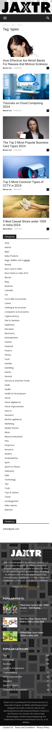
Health (8, 389)
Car (6, 294)
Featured (9, 346)
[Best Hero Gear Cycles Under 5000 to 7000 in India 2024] (10, 622)
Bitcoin (8, 277)
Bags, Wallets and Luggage (17, 260)
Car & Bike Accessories (15, 299)
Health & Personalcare (15, 393)
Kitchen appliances (13, 419)
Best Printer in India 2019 (16, 273)
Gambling (9, 367)
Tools (7, 488)
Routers (8, 453)
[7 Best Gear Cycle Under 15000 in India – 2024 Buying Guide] (10, 609)
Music (7, 432)
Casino (8, 303)
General (8, 376)
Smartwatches (11, 458)
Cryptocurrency (12, 316)
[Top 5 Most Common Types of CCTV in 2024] (26, 167)
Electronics (10, 333)
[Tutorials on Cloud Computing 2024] (26, 87)
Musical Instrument (14, 436)
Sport (7, 462)
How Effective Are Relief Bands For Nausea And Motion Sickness (25, 62)
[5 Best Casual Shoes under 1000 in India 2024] (26, 206)
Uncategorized (11, 501)
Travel (7, 496)
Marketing (9, 423)
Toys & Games (12, 492)
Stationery (9, 471)
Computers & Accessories (17, 311)
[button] (5, 18)
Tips (7, 484)
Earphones (10, 324)
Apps (7, 251)
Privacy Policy (43, 727)
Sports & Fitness (12, 466)
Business (9, 286)
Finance (8, 350)
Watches (9, 509)
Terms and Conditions (25, 727)
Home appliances (13, 402)
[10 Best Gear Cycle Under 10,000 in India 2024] (10, 636)
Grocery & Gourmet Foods (17, 380)
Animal (8, 247)
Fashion (8, 342)
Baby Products (11, 256)
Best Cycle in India (13, 268)
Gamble (8, 363)
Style (7, 475)
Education (9, 329)
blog (7, 281)
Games (8, 372)
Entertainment (11, 337)
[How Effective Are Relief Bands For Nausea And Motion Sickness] (26, 45)
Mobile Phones (12, 428)
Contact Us (8, 727)
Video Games (11, 505)
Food (7, 359)
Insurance (9, 415)
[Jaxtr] (26, 7)
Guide (7, 385)
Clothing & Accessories (15, 307)
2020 (7, 243)
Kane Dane (7, 229)
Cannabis (9, 290)
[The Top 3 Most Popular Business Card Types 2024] (26, 127)
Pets (7, 440)
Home (5, 25)
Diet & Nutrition (12, 320)
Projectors (9, 445)
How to (8, 410)
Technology (10, 479)
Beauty (8, 264)
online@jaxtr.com (31, 586)
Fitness (8, 354)
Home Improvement (14, 406)
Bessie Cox (7, 68)
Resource (9, 449)
